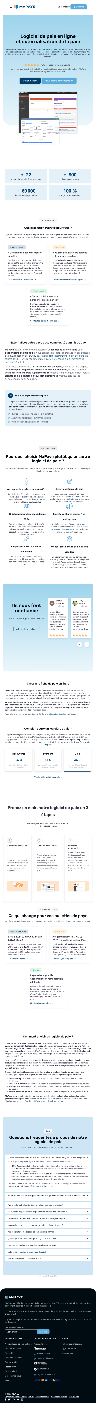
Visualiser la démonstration (59, 80)
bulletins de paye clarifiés (35, 499)
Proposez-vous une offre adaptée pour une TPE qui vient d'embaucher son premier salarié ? (46, 1196)
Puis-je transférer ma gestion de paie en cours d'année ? (32, 1232)
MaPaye (15, 1394)
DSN (57, 524)
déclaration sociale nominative (62, 714)
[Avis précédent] (79, 644)
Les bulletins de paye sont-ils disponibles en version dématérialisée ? (37, 1211)
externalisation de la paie (73, 499)
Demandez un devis (13, 1357)
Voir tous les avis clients (26, 629)
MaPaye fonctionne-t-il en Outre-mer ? (24, 1258)
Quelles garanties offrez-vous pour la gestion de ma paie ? (33, 1238)
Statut (30, 1396)
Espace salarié (11, 1371)
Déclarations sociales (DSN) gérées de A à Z (56, 49)
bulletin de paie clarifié (34, 714)
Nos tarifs (9, 1353)
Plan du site (74, 1396)
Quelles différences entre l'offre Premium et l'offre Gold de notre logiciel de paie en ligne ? (46, 1157)
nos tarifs (61, 1101)
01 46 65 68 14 (72, 1348)
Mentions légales (42, 1396)
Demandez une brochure (14, 1328)
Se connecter (64, 6)
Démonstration (11, 1362)
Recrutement (67, 1353)
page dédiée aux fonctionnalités (38, 1186)
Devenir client (30, 80)
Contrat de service (59, 1396)
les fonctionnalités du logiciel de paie (38, 1101)
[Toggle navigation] (10, 6)
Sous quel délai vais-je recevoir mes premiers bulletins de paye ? (35, 1225)
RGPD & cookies (43, 1353)
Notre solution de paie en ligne (18, 1344)
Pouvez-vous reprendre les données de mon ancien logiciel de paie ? (37, 1218)
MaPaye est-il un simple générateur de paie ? (27, 1252)
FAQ (7, 1380)
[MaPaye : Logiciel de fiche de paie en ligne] (24, 7)
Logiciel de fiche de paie (15, 1396)
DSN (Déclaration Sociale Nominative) (48, 355)
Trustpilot (61, 71)
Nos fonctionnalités (13, 1348)
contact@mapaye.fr (73, 1344)
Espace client (10, 1366)
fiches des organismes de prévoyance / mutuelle (69, 527)
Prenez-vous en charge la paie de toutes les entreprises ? (32, 1245)
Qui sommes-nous (13, 1376)
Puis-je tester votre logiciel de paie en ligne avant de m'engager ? (35, 1205)
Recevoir (43, 1331)
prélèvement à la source (77, 524)
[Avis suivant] (86, 644)
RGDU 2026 (51, 358)
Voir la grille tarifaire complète (48, 777)
